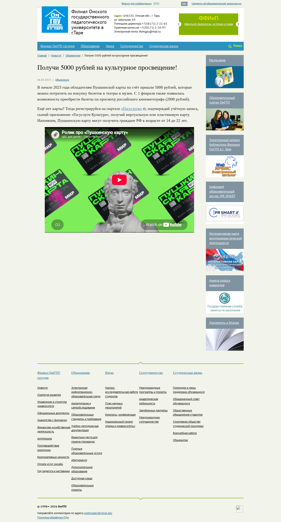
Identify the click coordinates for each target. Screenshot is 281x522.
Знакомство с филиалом (52, 420)
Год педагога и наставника (53, 471)
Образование (90, 46)
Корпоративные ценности (53, 457)
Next (238, 24)
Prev (179, 24)
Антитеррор (44, 439)
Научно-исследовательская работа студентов (121, 392)
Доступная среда (81, 478)
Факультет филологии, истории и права (208, 24)
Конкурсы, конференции (120, 415)
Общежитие (180, 440)
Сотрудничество (131, 46)
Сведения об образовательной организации (216, 4)
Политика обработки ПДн (53, 518)
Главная (42, 56)
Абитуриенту (79, 460)
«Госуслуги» (131, 108)
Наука (110, 46)
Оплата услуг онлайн (50, 464)
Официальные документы (53, 413)
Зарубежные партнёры (153, 410)
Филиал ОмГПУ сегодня (57, 46)
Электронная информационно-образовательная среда (85, 392)
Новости (56, 56)
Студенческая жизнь (163, 46)
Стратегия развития (49, 395)
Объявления (72, 56)
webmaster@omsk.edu (98, 513)
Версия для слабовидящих (137, 4)
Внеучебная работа (185, 433)
